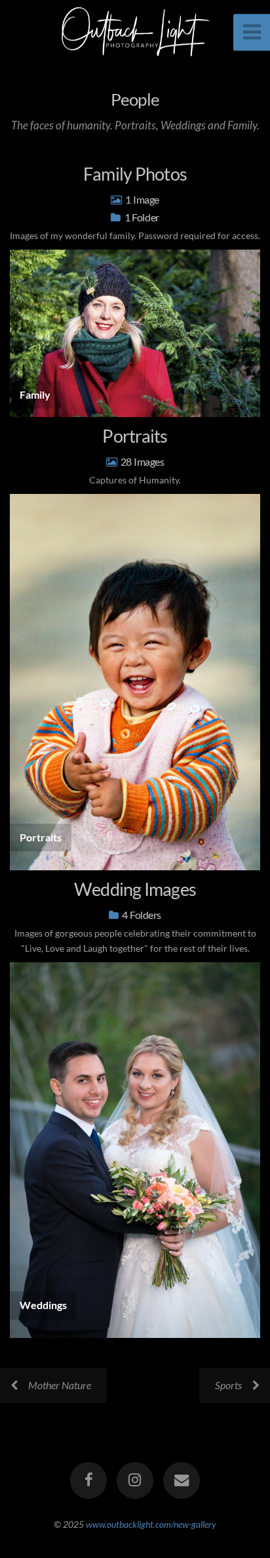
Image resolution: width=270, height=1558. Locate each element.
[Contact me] (181, 1480)
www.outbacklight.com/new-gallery (151, 1524)
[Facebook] (88, 1480)
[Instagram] (135, 1480)
